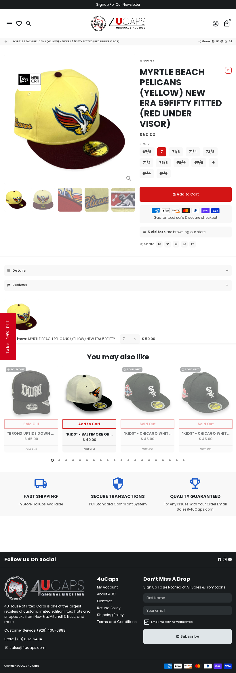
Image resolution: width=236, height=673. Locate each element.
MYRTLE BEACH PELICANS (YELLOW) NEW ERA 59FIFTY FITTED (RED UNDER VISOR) (66, 41)
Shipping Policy (110, 614)
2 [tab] (59, 460)
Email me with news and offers (172, 622)
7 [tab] (94, 460)
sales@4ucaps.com (25, 647)
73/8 (210, 151)
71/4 (193, 151)
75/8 (163, 162)
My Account (107, 587)
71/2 (146, 162)
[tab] (118, 270)
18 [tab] (170, 460)
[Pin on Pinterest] (221, 41)
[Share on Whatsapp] (226, 41)
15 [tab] (149, 460)
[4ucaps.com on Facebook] (219, 559)
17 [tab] (163, 460)
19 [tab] (176, 460)
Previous (9, 410)
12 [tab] (128, 460)
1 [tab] (52, 460)
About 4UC (106, 594)
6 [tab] (87, 460)
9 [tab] (107, 460)
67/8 (147, 151)
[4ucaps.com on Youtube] (230, 559)
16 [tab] (156, 460)
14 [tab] (142, 460)
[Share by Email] (230, 41)
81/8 (164, 173)
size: (145, 143)
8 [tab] (100, 460)
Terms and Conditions (117, 621)
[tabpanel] (31, 409)
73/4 (181, 162)
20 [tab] (183, 460)
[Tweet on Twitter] (217, 41)
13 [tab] (135, 460)
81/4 (147, 173)
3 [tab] (66, 460)
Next (129, 119)
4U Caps (33, 666)
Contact (104, 601)
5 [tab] (80, 460)
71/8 (176, 151)
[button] (8, 336)
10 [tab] (114, 460)
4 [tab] (73, 460)
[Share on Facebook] (213, 41)
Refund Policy (109, 607)
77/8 (199, 162)
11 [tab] (121, 460)
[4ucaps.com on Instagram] (225, 559)
